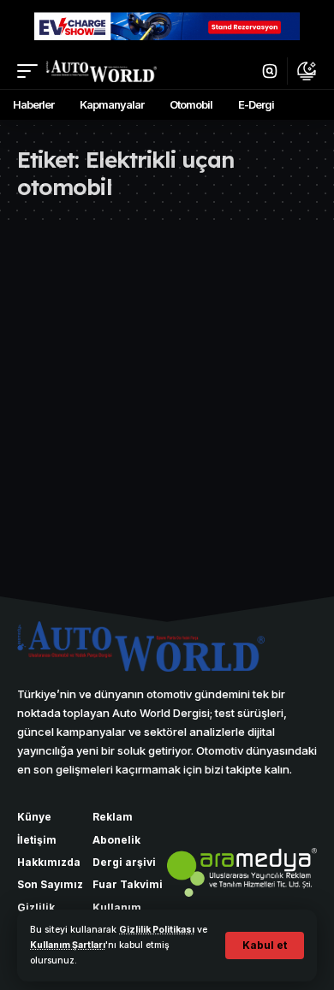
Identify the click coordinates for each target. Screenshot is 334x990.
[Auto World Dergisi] (101, 71)
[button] (264, 945)
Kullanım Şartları (67, 945)
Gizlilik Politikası (156, 929)
